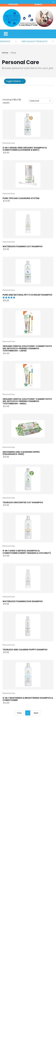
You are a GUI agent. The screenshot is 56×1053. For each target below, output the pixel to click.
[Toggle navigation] (6, 34)
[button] (9, 297)
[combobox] (40, 101)
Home (5, 52)
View (34, 124)
